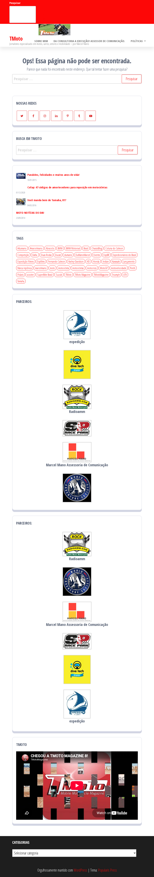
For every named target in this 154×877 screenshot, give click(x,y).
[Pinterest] (68, 116)
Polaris (20, 274)
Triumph (116, 274)
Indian (106, 261)
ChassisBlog (97, 248)
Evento (97, 255)
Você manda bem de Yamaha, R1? (46, 200)
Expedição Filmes (25, 261)
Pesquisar (14, 3)
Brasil (86, 248)
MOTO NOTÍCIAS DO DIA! (30, 212)
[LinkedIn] (56, 116)
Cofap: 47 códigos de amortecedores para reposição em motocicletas (67, 187)
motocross (92, 268)
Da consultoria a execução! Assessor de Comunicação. (89, 41)
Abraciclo (50, 248)
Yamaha (20, 281)
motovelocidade (118, 268)
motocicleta (63, 268)
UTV (125, 274)
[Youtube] (90, 116)
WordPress (80, 870)
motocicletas (78, 268)
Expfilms (41, 261)
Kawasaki (116, 261)
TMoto (16, 38)
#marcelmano (36, 248)
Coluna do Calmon (114, 248)
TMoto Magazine (82, 274)
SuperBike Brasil (44, 274)
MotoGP (104, 268)
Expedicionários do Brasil (124, 255)
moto (52, 268)
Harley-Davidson (76, 261)
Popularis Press (107, 870)
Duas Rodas (46, 255)
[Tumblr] (79, 116)
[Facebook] (33, 116)
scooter (30, 274)
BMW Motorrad (73, 248)
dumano (68, 255)
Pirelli (132, 268)
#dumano (21, 248)
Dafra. (35, 255)
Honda (96, 261)
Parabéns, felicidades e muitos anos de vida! (53, 175)
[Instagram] (45, 116)
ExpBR (106, 255)
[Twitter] (22, 116)
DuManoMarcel (82, 255)
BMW (60, 248)
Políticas (137, 41)
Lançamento (129, 261)
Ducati (58, 255)
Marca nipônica (24, 268)
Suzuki (59, 274)
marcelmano (41, 268)
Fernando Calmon (56, 261)
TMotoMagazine (101, 274)
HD (88, 261)
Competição (23, 255)
